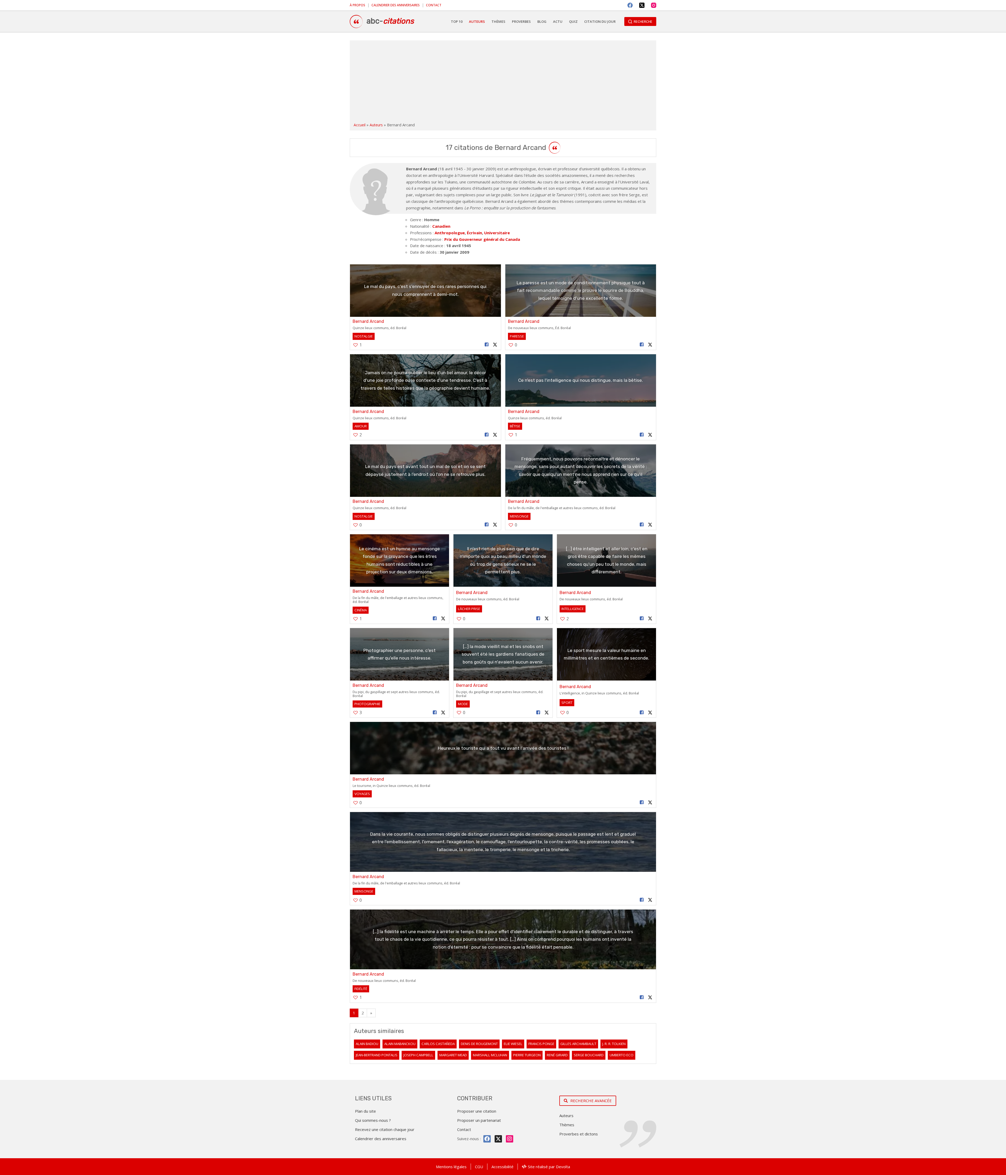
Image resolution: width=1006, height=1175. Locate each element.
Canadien (441, 226)
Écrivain (474, 232)
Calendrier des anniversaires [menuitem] (395, 5)
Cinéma (360, 610)
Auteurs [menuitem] (477, 21)
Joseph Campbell (418, 1055)
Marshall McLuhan (490, 1055)
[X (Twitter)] (641, 5)
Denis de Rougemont (479, 1043)
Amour (360, 426)
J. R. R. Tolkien (614, 1043)
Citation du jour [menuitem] (600, 21)
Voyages (362, 793)
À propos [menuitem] (357, 5)
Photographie (367, 703)
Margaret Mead (453, 1055)
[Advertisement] (503, 82)
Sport (566, 702)
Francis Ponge (541, 1043)
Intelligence (572, 608)
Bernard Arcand (368, 321)
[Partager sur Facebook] (486, 344)
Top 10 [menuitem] (456, 21)
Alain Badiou (367, 1043)
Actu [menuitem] (557, 21)
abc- (390, 21)
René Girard (557, 1055)
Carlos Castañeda (438, 1043)
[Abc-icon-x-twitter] (498, 1139)
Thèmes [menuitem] (498, 21)
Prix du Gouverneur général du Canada (482, 239)
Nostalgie (363, 336)
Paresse (517, 336)
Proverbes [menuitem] (521, 21)
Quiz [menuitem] (573, 21)
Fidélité (360, 988)
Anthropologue (450, 232)
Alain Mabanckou (399, 1043)
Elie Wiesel (513, 1043)
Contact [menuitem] (433, 5)
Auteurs (376, 124)
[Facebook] (630, 5)
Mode (463, 703)
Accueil (359, 124)
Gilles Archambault (578, 1043)
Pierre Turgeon (527, 1055)
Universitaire (497, 232)
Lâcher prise (469, 608)
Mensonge (519, 516)
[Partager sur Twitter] (495, 344)
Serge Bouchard (589, 1055)
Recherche (643, 21)
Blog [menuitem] (541, 21)
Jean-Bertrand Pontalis (376, 1055)
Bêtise (515, 426)
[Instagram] (653, 5)
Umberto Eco (621, 1055)
